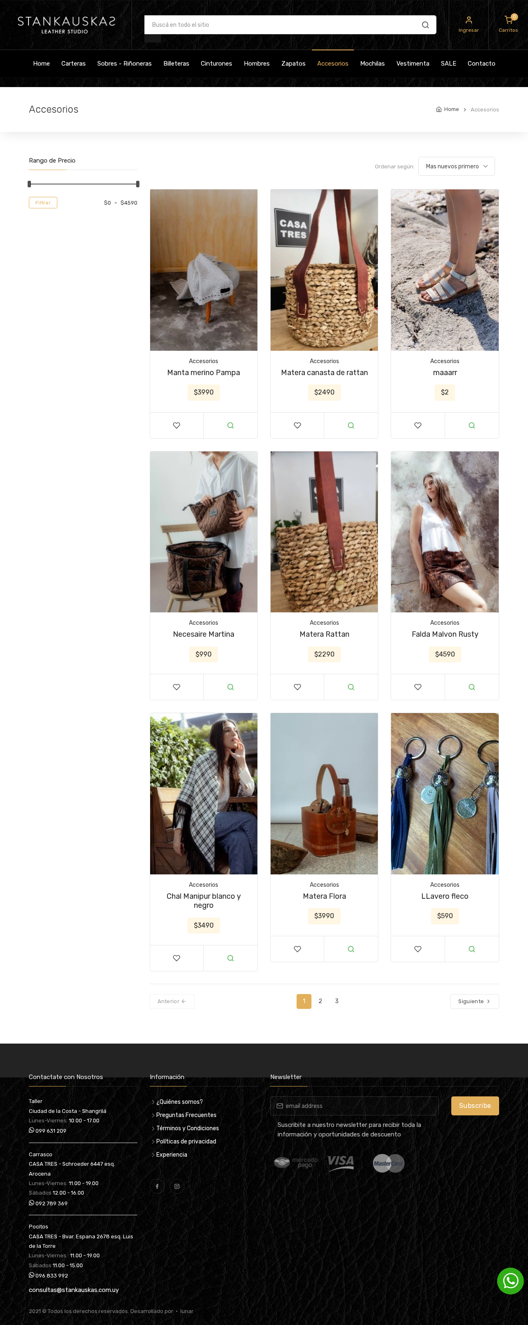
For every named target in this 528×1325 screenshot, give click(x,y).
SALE (448, 63)
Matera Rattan (324, 634)
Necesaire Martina (203, 634)
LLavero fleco (445, 896)
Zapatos (293, 63)
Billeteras (176, 63)
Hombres (257, 63)
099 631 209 (50, 1131)
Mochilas (372, 63)
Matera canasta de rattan (324, 372)
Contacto (481, 63)
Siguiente (471, 1001)
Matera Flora (324, 896)
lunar (185, 1311)
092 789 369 (51, 1203)
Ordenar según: (395, 166)
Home (41, 63)
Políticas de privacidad (186, 1141)
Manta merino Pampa (203, 372)
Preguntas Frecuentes (186, 1115)
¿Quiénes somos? (179, 1101)
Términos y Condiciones (187, 1128)
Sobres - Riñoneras (124, 63)
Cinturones (216, 63)
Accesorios (333, 63)
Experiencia (171, 1154)
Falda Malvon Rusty (445, 634)
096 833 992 (51, 1276)
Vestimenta (412, 63)
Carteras (73, 63)
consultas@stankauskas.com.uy (74, 1290)
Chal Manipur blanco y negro (204, 901)
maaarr (445, 372)
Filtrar (43, 202)
